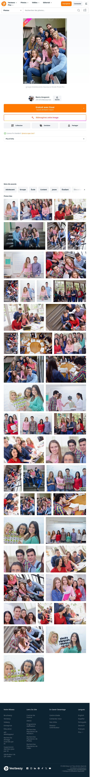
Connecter (77, 4)
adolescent (10, 189)
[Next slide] (80, 189)
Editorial (46, 2)
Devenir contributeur (53, 726)
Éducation (8, 729)
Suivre (57, 100)
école (33, 189)
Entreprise (8, 725)
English (79, 715)
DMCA (28, 721)
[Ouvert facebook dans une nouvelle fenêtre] (27, 768)
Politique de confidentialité (75, 769)
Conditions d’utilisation (76, 768)
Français (79, 729)
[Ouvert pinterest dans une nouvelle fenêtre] (39, 768)
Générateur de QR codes (9, 755)
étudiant (65, 189)
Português (80, 722)
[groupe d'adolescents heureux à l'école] (11, 209)
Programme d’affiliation (30, 725)
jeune (54, 189)
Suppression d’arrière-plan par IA (9, 749)
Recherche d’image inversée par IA (9, 741)
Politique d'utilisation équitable (71, 771)
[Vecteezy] (3, 3)
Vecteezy (7, 719)
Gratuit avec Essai (45, 108)
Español (79, 719)
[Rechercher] (78, 10)
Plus (9, 5)
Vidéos (34, 2)
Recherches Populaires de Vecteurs (31, 731)
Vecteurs (11, 2)
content (43, 189)
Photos (23, 2)
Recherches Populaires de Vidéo (31, 746)
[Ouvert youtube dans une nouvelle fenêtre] (50, 768)
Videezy (7, 722)
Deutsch (79, 725)
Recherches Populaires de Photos (31, 739)
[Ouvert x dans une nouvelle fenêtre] (46, 768)
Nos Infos (52, 722)
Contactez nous (54, 719)
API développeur (9, 733)
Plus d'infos (10, 139)
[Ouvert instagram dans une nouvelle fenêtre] (31, 768)
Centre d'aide (53, 715)
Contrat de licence (30, 716)
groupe (23, 189)
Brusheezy (8, 715)
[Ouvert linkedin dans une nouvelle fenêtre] (35, 768)
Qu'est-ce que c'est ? (28, 133)
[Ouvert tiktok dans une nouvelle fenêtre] (42, 768)
